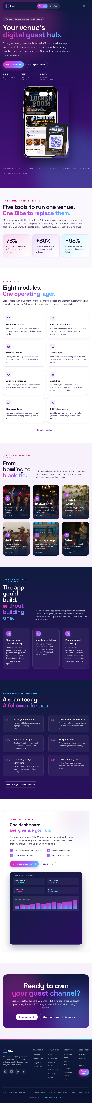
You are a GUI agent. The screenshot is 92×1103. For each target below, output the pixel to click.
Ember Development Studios (53, 1097)
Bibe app (82, 1054)
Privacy (43, 1092)
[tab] (42, 6)
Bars (50, 1054)
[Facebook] (17, 1071)
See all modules (44, 430)
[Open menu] (84, 6)
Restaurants (53, 1058)
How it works (38, 1067)
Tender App (38, 1058)
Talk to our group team (23, 864)
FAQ (65, 1079)
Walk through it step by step (19, 784)
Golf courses (53, 1070)
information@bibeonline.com (59, 1092)
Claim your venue (36, 64)
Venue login (83, 1072)
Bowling (51, 1074)
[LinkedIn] (5, 1071)
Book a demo (12, 64)
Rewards (82, 1058)
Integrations (37, 1063)
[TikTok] (24, 1071)
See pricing (48, 864)
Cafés (50, 1078)
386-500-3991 (77, 1092)
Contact (67, 1068)
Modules (36, 1054)
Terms (36, 1092)
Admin (87, 1092)
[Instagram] (11, 1071)
